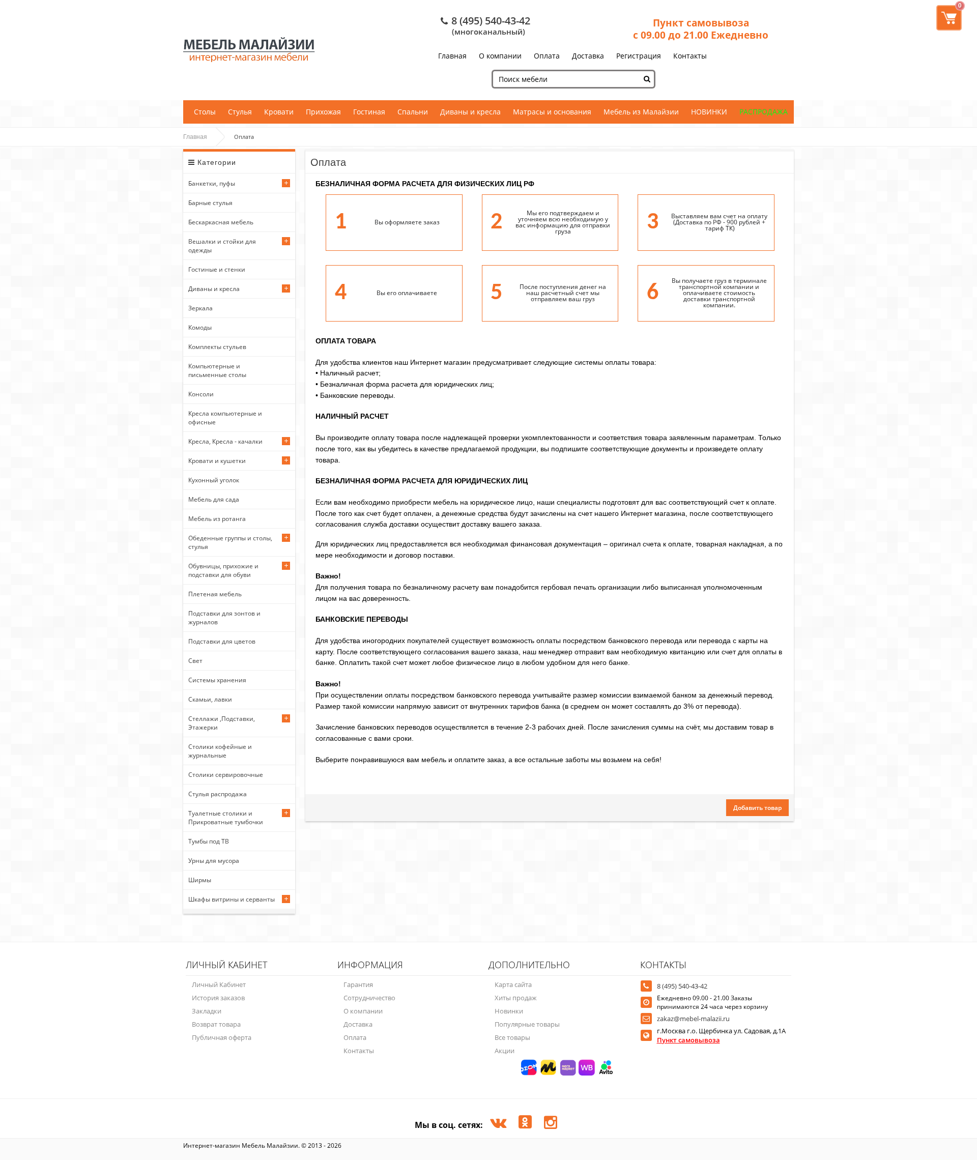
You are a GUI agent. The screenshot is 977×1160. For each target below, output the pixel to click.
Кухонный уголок (213, 480)
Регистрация (638, 56)
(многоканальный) (488, 31)
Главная (452, 56)
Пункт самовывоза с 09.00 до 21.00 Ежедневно (700, 29)
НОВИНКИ (709, 112)
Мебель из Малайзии (641, 112)
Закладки (206, 1011)
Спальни (412, 112)
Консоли (201, 394)
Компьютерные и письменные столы (217, 370)
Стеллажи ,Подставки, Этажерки (221, 723)
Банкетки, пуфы (211, 183)
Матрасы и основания (552, 112)
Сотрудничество (369, 997)
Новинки (509, 1011)
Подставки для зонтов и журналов (224, 617)
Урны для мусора (213, 860)
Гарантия (358, 984)
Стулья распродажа (217, 794)
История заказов (218, 997)
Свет (195, 660)
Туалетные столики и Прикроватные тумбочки (225, 817)
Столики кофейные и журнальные (220, 751)
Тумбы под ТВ (208, 841)
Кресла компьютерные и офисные (225, 417)
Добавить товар (757, 807)
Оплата (547, 56)
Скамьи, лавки (210, 699)
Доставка (588, 56)
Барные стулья (210, 202)
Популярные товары (527, 1024)
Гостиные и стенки (216, 269)
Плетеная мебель (215, 594)
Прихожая (323, 112)
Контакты (690, 56)
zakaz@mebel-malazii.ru (693, 1018)
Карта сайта (513, 984)
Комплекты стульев (217, 346)
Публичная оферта (221, 1037)
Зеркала (200, 308)
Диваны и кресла (470, 112)
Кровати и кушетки (217, 460)
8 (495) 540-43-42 (490, 20)
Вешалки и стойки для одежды (222, 245)
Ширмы (199, 880)
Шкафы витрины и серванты (231, 899)
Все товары (512, 1037)
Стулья (240, 112)
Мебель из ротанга (217, 518)
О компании (500, 56)
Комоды (200, 327)
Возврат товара (216, 1024)
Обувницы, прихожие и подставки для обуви (223, 570)
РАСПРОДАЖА (763, 112)
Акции (504, 1050)
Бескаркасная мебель (220, 222)
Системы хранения (217, 680)
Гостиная (369, 112)
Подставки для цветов (221, 641)
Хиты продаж (516, 997)
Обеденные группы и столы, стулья (230, 542)
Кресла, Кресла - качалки (225, 441)
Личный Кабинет (219, 984)
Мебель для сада (213, 499)
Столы (205, 112)
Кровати (279, 112)
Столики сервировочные (225, 774)
